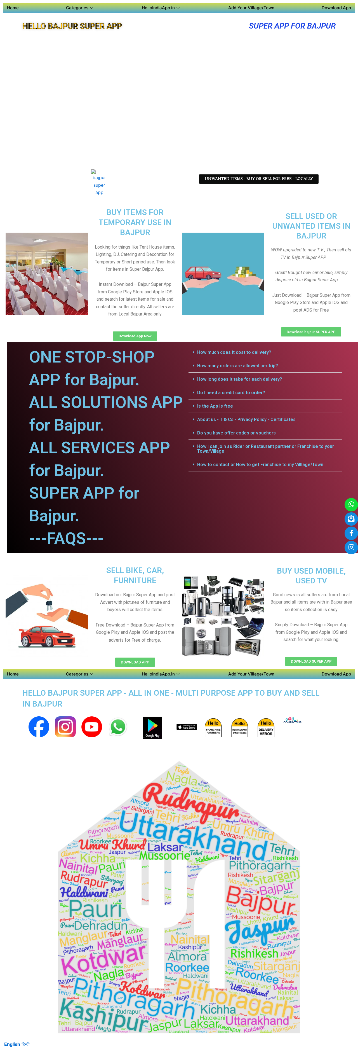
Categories (77, 7)
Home (13, 7)
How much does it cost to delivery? (234, 352)
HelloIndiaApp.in (158, 7)
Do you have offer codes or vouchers (236, 433)
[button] (265, 352)
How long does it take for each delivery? (239, 379)
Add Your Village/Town (251, 7)
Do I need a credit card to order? (231, 392)
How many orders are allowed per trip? (237, 365)
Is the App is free (215, 406)
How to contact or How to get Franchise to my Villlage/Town (260, 464)
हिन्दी (26, 1044)
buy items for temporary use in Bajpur (134, 222)
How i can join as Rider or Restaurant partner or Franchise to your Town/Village (265, 449)
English (12, 1044)
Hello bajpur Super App (72, 26)
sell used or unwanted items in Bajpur (311, 226)
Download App (336, 7)
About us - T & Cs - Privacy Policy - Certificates (246, 419)
